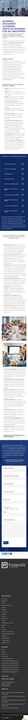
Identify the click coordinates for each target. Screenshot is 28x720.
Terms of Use (5, 656)
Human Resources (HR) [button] (9, 164)
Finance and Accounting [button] (10, 169)
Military (3, 627)
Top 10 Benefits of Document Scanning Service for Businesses (13, 697)
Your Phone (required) (8, 491)
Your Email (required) (8, 483)
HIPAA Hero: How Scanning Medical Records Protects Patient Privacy (13, 704)
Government (5, 612)
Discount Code (6, 499)
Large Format (5, 618)
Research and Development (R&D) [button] (11, 189)
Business (4, 607)
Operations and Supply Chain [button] (11, 184)
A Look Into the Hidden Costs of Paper (10, 708)
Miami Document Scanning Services (10, 663)
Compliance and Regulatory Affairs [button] (11, 200)
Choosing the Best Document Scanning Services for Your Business (13, 701)
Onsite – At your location (7, 631)
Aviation (3, 603)
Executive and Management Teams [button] (10, 211)
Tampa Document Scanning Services (10, 669)
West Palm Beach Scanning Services (10, 671)
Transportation (5, 640)
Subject (5, 512)
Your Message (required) (9, 519)
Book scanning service (7, 605)
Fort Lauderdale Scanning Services (9, 660)
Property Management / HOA (8, 634)
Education (4, 609)
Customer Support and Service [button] (11, 195)
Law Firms (4, 616)
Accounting (4, 598)
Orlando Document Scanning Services (10, 667)
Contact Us (4, 654)
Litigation (4, 620)
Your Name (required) (8, 468)
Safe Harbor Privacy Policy (7, 658)
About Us (4, 652)
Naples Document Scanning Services (10, 665)
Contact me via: (7, 507)
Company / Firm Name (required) (11, 476)
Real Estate (4, 636)
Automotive (4, 601)
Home (3, 650)
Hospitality (4, 614)
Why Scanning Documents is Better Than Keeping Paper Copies (13, 693)
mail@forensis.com (6, 685)
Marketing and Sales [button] (9, 179)
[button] (25, 1)
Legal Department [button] (8, 174)
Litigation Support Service (7, 623)
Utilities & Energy (5, 642)
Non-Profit (4, 629)
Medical (3, 625)
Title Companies (5, 638)
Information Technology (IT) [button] (11, 206)
